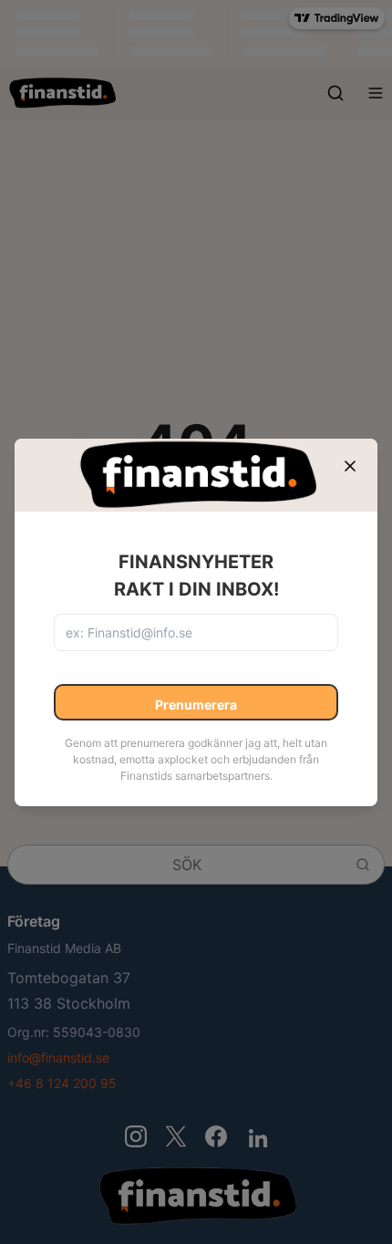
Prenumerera (196, 704)
